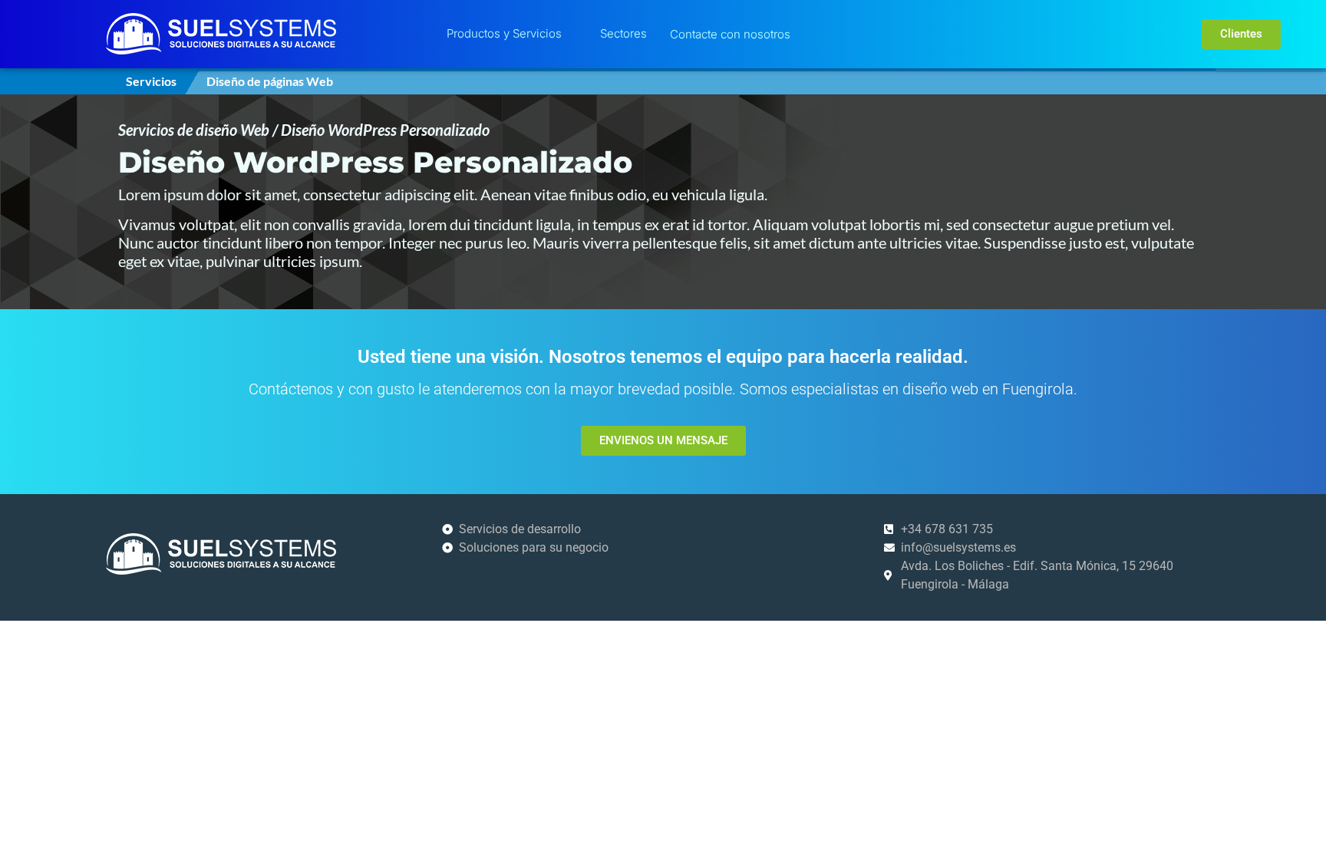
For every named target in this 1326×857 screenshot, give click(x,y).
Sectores (623, 33)
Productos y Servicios (504, 33)
